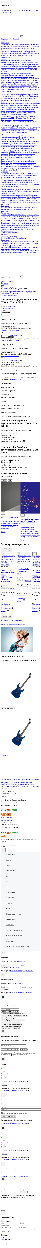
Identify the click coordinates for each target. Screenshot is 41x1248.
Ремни (3, 200)
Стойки (19, 78)
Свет (2, 134)
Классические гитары (23, 61)
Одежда (23, 238)
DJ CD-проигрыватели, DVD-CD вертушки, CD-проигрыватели (20, 126)
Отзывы (12, 10)
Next (10, 480)
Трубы (11, 181)
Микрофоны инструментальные (28, 95)
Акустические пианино (23, 44)
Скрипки (4, 197)
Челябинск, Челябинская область (12, 1024)
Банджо (34, 198)
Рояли (7, 46)
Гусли (20, 200)
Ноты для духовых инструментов (12, 218)
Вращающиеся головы (8, 141)
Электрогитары (6, 62)
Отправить (5, 379)
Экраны (31, 161)
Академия (4, 39)
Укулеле (14, 197)
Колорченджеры (21, 141)
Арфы (9, 197)
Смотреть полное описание (10, 330)
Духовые (4, 179)
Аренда (3, 783)
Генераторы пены (28, 136)
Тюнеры (18, 249)
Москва (4, 1011)
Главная (3, 290)
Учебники (36, 224)
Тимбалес (18, 89)
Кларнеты (15, 182)
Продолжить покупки (8, 1176)
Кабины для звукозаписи (13, 191)
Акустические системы (21, 161)
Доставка (29, 10)
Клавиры (4, 227)
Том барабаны (9, 89)
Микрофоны (5, 93)
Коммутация (26, 191)
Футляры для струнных (30, 200)
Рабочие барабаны (7, 84)
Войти (21, 983)
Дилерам (35, 10)
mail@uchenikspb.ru (7, 820)
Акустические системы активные (12, 104)
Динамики (24, 111)
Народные (32, 252)
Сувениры (4, 238)
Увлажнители (18, 241)
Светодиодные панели (26, 147)
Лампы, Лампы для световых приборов (22, 154)
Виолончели (22, 197)
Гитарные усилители (20, 66)
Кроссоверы (31, 118)
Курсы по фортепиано (18, 215)
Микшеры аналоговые (16, 109)
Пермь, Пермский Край (8, 1018)
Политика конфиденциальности (12, 845)
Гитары (3, 59)
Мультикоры (5, 211)
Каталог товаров (12, 290)
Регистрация (20, 961)
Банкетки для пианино (8, 50)
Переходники (27, 209)
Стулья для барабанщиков (17, 77)
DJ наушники (5, 173)
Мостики (9, 200)
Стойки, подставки (31, 243)
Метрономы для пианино (18, 247)
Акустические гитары (8, 61)
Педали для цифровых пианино (11, 53)
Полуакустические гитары (29, 62)
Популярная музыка (19, 225)
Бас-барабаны (29, 75)
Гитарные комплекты (8, 68)
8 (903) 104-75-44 (6, 817)
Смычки (3, 202)
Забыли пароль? (14, 967)
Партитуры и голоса (28, 229)
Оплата (3, 12)
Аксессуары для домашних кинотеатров (14, 163)
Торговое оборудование (9, 233)
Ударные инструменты (26, 290)
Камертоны (25, 249)
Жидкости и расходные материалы (12, 155)
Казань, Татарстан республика (11, 1022)
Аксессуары (29, 155)
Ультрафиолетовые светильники (21, 148)
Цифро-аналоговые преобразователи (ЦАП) (17, 169)
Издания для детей (13, 227)
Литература (11, 202)
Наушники (4, 172)
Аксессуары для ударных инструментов (24, 82)
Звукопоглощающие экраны (16, 98)
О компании (5, 10)
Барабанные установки (8, 73)
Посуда (18, 238)
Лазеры (30, 141)
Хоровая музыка (6, 225)
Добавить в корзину (7, 281)
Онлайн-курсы (6, 215)
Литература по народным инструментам (24, 216)
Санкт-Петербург (13, 1011)
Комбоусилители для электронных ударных (22, 86)
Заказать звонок (6, 2)
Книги (8, 216)
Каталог (4, 41)
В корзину (15, 335)
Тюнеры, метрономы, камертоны (12, 245)
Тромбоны (17, 181)
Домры (29, 197)
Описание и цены (7, 308)
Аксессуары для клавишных (26, 50)
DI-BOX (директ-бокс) (18, 118)
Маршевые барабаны (23, 87)
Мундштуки (29, 184)
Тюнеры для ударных (8, 249)
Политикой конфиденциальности (21, 971)
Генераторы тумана (19, 138)
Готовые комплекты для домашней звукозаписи (17, 190)
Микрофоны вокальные (9, 95)
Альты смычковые (22, 195)
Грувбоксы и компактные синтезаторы (14, 129)
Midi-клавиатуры (25, 46)
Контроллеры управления (17, 166)
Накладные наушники (16, 175)
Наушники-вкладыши (15, 177)
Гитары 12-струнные (28, 64)
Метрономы (5, 247)
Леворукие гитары (34, 66)
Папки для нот (27, 224)
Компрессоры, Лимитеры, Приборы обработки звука (18, 113)
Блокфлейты (20, 184)
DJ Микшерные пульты (20, 125)
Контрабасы (36, 197)
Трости (36, 184)
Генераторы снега (7, 138)
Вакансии (9, 783)
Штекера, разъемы (7, 207)
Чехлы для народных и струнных (12, 198)
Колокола (18, 202)
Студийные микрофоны (9, 96)
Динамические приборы (22, 139)
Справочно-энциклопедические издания (14, 228)
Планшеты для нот (13, 55)
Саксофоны (5, 181)
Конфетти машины (7, 139)
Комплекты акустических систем (20, 105)
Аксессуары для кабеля (15, 209)
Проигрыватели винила (29, 130)
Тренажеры (4, 243)
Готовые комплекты (16, 145)
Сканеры (36, 141)
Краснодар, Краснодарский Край (11, 1026)
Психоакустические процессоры (12, 116)
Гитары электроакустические (11, 64)
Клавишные (5, 43)
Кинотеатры (5, 159)
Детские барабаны (28, 89)
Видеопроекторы (6, 161)
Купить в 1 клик (6, 335)
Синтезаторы (14, 46)
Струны (18, 68)
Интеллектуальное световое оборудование (15, 150)
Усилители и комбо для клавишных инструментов (18, 52)
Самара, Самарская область (10, 1028)
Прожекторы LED (7, 143)
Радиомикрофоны (23, 96)
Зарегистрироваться (8, 326)
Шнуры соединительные (22, 207)
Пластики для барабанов (22, 84)
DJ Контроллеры (6, 125)
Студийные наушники (17, 173)
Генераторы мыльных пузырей (11, 136)
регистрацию (5, 604)
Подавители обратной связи (16, 112)
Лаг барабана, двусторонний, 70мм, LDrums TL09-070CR (18, 292)
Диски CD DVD (16, 224)
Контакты (9, 12)
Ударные (4, 71)
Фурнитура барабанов (8, 87)
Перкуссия (4, 77)
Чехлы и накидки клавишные (25, 48)
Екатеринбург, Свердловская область (13, 1013)
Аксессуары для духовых (9, 186)
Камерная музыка (7, 231)
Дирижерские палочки (16, 243)
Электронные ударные (16, 75)
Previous (4, 480)
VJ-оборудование (14, 130)
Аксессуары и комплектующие (26, 121)
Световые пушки (12, 147)
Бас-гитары (15, 62)
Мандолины (32, 195)
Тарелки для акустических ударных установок (21, 80)
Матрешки (11, 238)
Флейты (24, 181)
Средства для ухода (7, 241)
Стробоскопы (5, 148)
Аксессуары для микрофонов (20, 100)
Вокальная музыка (32, 225)
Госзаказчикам (20, 10)
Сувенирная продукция (9, 236)
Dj (1, 123)
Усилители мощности (22, 107)
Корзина (16, 39)
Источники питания (31, 241)
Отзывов (12, 306)
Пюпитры (23, 55)
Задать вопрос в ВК (15, 379)
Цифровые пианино (7, 44)
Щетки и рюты (6, 82)
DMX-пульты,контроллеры (19, 152)
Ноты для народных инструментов (23, 220)
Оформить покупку (22, 1176)
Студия (3, 188)
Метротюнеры (32, 247)
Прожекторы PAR (20, 143)
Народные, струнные (8, 193)
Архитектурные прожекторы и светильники (16, 157)
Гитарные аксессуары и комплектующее (23, 69)
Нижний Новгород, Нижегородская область (14, 1015)
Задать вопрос (6, 312)
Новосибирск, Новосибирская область (13, 1020)
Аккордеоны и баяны (8, 195)
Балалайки (27, 198)
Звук (2, 102)
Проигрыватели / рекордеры (10, 111)
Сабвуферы (11, 107)
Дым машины (31, 138)
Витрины (4, 234)
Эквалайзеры (29, 109)
